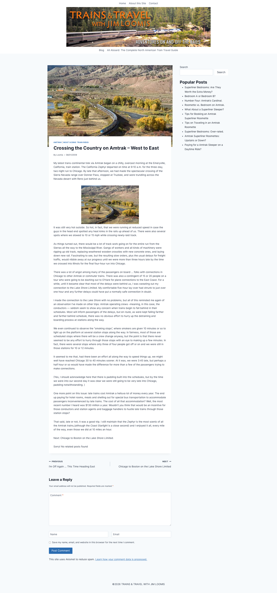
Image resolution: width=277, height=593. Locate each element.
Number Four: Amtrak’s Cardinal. (203, 100)
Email (116, 534)
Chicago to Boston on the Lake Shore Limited (145, 464)
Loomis (59, 155)
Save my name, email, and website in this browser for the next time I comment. (93, 542)
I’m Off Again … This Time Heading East (72, 464)
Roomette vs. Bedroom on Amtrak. (205, 105)
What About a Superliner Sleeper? (204, 109)
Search (184, 67)
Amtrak (58, 142)
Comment (56, 495)
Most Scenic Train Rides (76, 142)
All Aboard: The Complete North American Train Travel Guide (142, 50)
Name (53, 534)
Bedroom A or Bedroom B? (200, 96)
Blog (101, 50)
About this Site (137, 3)
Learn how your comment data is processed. (121, 559)
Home (122, 3)
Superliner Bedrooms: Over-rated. (204, 131)
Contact (153, 3)
